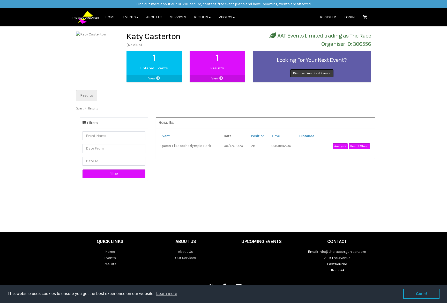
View (152, 78)
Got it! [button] (421, 294)
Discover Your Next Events (312, 73)
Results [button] (201, 17)
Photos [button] (225, 17)
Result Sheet (359, 146)
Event (165, 136)
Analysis (340, 146)
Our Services (185, 258)
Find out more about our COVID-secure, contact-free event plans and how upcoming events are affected (223, 4)
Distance (306, 136)
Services (178, 17)
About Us (154, 17)
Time (275, 136)
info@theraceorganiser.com (342, 251)
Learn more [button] (166, 293)
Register (328, 17)
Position (258, 136)
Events (110, 258)
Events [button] (129, 17)
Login (349, 17)
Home (110, 17)
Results (86, 95)
